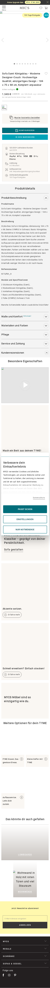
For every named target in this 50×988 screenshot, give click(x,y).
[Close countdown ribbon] (48, 2)
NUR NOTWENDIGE (25, 529)
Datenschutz (39, 498)
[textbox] (25, 918)
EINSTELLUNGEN (25, 519)
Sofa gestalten (13, 549)
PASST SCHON (25, 509)
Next (47, 40)
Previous (2, 40)
